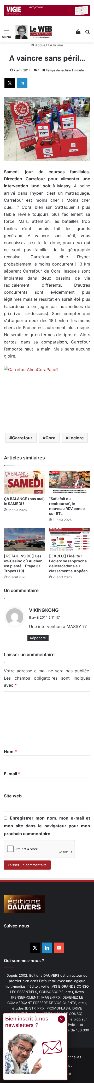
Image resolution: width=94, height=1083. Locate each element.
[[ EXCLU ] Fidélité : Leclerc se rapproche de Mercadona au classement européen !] (69, 539)
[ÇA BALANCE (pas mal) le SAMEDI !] (24, 482)
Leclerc (76, 437)
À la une (56, 45)
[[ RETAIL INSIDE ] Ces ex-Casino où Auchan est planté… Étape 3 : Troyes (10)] (24, 539)
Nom (10, 751)
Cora (50, 437)
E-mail (12, 773)
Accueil (40, 45)
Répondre (38, 638)
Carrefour (22, 437)
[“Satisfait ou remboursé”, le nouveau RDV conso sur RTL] (69, 482)
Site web (13, 795)
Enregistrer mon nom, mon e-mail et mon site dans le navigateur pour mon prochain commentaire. (47, 825)
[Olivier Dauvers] (34, 32)
